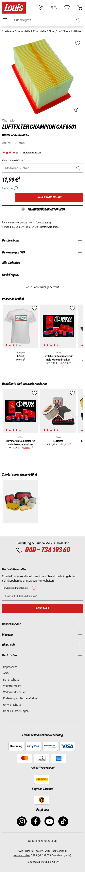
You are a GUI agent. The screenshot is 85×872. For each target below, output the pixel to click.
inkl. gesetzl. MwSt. (25, 222)
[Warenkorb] (80, 7)
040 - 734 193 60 (47, 550)
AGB (6, 673)
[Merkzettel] (67, 7)
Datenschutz (11, 679)
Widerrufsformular (14, 692)
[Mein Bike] (54, 7)
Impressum (10, 667)
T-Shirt (20, 356)
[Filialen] (41, 7)
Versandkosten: (10, 227)
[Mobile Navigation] (5, 20)
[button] (78, 20)
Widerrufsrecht (12, 685)
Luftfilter (58, 440)
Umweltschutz (12, 704)
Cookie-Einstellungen (16, 711)
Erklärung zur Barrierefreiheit (20, 698)
